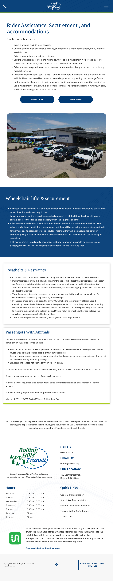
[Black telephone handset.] (5, 8)
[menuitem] (83, 494)
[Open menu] (106, 6)
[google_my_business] (56, 564)
